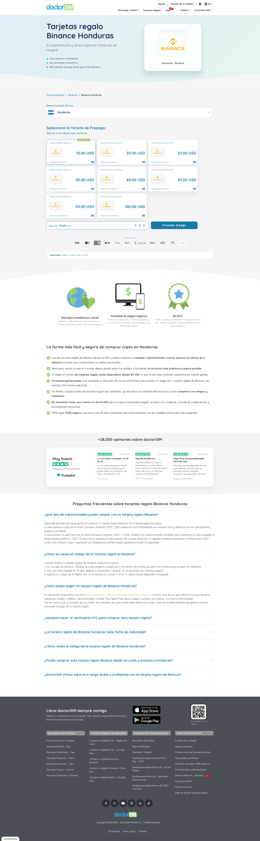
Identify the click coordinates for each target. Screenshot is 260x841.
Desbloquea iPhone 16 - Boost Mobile (151, 769)
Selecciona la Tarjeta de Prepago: (76, 128)
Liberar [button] (185, 10)
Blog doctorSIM (183, 781)
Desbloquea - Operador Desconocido (150, 778)
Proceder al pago (174, 225)
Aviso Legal (129, 831)
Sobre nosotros (183, 787)
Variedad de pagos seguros (129, 316)
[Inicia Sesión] (200, 4)
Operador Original (142, 752)
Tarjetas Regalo (55, 95)
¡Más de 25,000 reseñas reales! (191, 792)
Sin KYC (178, 316)
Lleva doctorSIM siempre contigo (76, 710)
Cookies (142, 831)
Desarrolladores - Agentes (192, 775)
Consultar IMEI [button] (202, 10)
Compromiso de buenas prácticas (193, 752)
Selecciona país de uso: (59, 105)
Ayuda (161, 3)
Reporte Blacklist (141, 746)
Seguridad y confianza (187, 758)
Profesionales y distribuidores (191, 769)
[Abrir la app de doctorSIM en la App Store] (146, 709)
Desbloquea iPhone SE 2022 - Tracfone (151, 787)
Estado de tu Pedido (182, 3)
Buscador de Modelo (143, 740)
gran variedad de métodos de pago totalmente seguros (118, 594)
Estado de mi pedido (186, 740)
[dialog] (10, 839)
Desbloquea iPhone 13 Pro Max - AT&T (149, 760)
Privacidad (113, 831)
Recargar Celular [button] (127, 10)
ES (209, 4)
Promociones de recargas (60, 740)
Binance (72, 95)
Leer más (82, 255)
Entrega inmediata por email (80, 317)
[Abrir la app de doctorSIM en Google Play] (146, 720)
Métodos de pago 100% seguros (192, 763)
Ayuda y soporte (184, 746)
